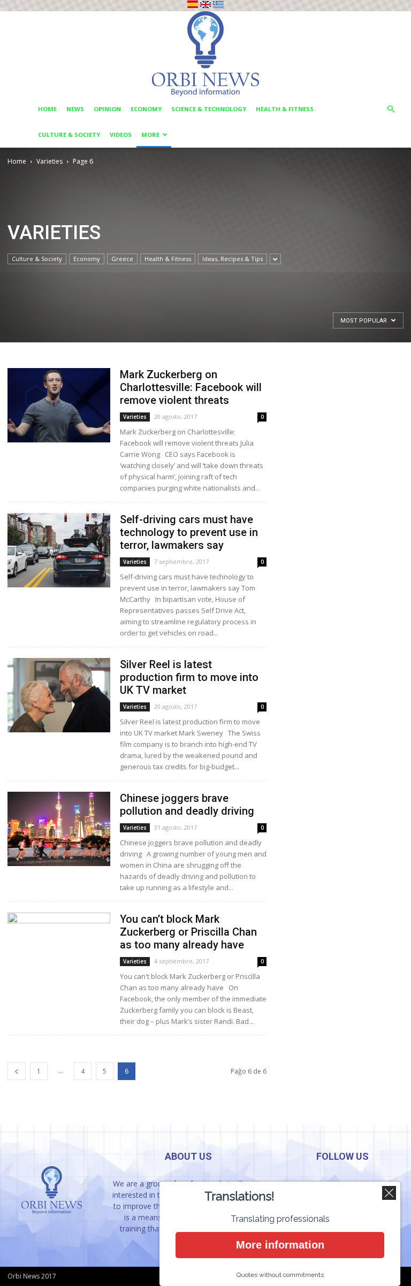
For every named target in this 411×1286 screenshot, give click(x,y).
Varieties (49, 161)
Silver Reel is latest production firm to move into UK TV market (189, 677)
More (150, 135)
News (75, 109)
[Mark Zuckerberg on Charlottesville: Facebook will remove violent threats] (58, 405)
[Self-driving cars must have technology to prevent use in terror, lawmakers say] (58, 550)
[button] (391, 109)
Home (47, 109)
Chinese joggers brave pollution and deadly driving (187, 804)
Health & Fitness (285, 109)
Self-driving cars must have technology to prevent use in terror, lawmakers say (189, 532)
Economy (146, 109)
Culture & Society (69, 135)
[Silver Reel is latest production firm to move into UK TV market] (58, 695)
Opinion (107, 109)
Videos (121, 135)
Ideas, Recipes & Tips (232, 259)
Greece (122, 259)
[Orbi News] (205, 53)
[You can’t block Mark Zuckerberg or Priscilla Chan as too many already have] (58, 950)
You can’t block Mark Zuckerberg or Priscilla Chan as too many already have (188, 932)
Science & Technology (208, 109)
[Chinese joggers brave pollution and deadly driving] (58, 829)
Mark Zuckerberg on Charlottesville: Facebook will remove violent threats (191, 387)
